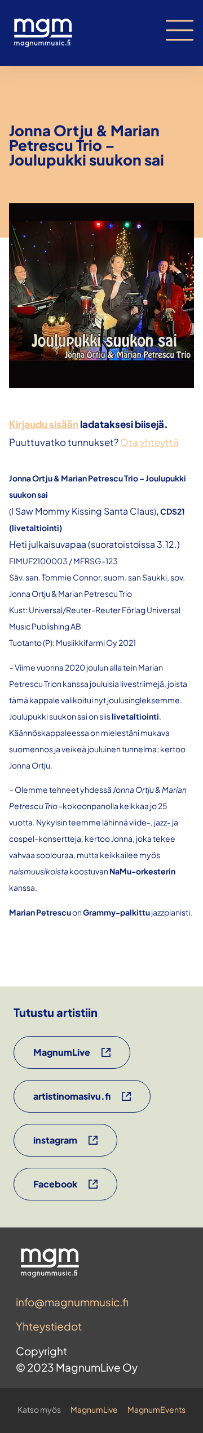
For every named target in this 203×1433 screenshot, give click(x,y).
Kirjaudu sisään (43, 424)
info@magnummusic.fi (72, 1302)
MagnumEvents (156, 1409)
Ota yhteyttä (149, 442)
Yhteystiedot (49, 1326)
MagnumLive (94, 1409)
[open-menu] (180, 30)
